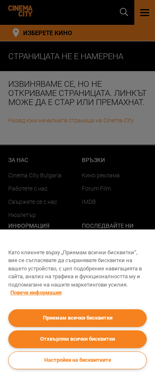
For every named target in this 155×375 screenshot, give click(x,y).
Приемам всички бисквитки (77, 318)
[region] (77, 302)
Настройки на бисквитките (77, 360)
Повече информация (36, 292)
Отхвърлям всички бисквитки (77, 339)
